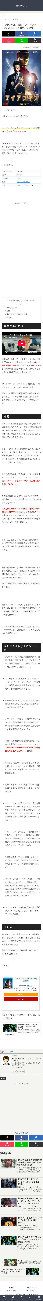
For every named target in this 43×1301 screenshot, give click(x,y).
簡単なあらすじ (12, 308)
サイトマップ (31, 1291)
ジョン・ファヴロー (23, 182)
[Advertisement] (21, 226)
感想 (8, 311)
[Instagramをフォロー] (16, 1071)
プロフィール (31, 1287)
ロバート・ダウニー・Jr (25, 185)
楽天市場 (20, 999)
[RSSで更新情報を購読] (23, 1071)
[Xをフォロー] (13, 1071)
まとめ (9, 317)
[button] (34, 40)
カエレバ (29, 986)
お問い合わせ (12, 1291)
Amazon (20, 994)
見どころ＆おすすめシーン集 (17, 314)
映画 (4, 1078)
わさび (14, 1055)
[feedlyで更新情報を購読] (19, 1071)
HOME (11, 1287)
